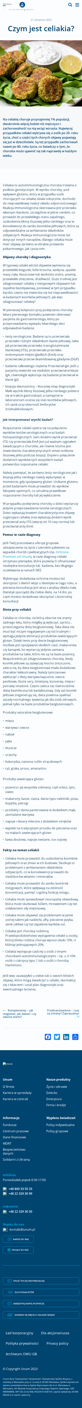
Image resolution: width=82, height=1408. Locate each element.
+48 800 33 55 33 (20, 1189)
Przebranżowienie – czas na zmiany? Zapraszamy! (63, 1012)
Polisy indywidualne (60, 1125)
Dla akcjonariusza (55, 1332)
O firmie (8, 1087)
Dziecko (51, 1093)
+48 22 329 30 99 (20, 1193)
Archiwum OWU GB (21, 1353)
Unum (7, 1079)
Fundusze (10, 1125)
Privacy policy (57, 1343)
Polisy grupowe (57, 1131)
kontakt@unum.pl (22, 1230)
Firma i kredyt (56, 1105)
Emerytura (54, 1099)
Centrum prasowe (16, 1131)
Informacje (11, 1118)
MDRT (7, 1143)
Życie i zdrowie (56, 1087)
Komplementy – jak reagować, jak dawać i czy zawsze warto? (19, 1013)
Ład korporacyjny (19, 1332)
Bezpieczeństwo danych (14, 1151)
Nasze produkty (58, 1079)
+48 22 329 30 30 (20, 1211)
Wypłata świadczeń (61, 1118)
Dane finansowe (14, 1137)
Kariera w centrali (15, 1099)
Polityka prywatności (22, 1343)
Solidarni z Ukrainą (16, 1159)
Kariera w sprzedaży (17, 1093)
